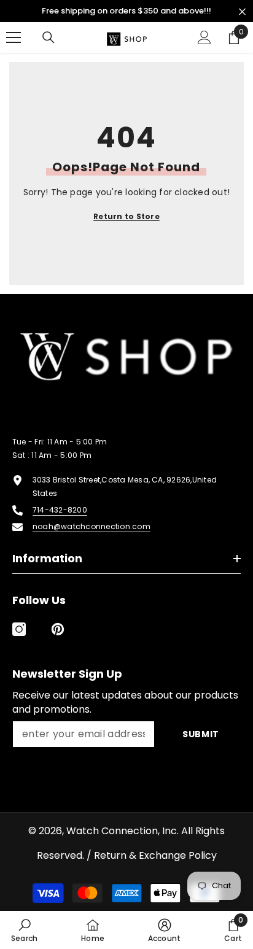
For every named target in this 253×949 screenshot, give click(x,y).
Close (242, 12)
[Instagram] (19, 629)
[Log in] (204, 37)
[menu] (13, 37)
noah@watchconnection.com (91, 526)
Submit (200, 734)
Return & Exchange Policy (155, 855)
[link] (24, 930)
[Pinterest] (57, 629)
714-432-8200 (60, 510)
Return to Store (126, 216)
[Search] (48, 37)
